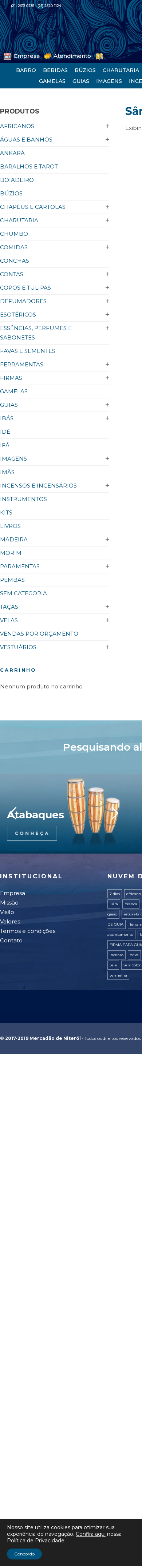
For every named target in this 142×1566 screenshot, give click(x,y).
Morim (10, 552)
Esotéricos (18, 314)
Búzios (85, 70)
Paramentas (20, 566)
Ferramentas (21, 364)
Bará (114, 904)
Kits (6, 512)
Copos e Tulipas (25, 287)
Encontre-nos (95, 55)
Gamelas (52, 81)
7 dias (115, 893)
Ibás (6, 418)
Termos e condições (27, 930)
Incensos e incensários (38, 485)
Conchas (14, 260)
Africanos (17, 126)
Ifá (4, 445)
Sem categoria (23, 593)
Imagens (109, 81)
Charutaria (121, 70)
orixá (134, 955)
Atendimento (55, 55)
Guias (80, 81)
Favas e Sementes (27, 350)
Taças (9, 606)
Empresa (21, 55)
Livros (10, 525)
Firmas (11, 377)
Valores (10, 921)
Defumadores (23, 301)
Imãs (7, 472)
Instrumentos (23, 499)
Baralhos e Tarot (29, 166)
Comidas (14, 247)
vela (113, 965)
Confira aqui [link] (91, 1534)
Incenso (116, 955)
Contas (11, 274)
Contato (11, 940)
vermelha (118, 975)
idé (5, 431)
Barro (26, 70)
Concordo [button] (24, 1554)
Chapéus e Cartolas (33, 206)
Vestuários (18, 647)
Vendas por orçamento (39, 633)
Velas (9, 620)
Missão (9, 902)
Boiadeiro (17, 179)
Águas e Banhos (26, 139)
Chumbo (14, 233)
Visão (7, 912)
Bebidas (55, 70)
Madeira (14, 539)
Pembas (12, 579)
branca (131, 904)
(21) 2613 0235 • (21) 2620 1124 (36, 5)
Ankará (12, 153)
